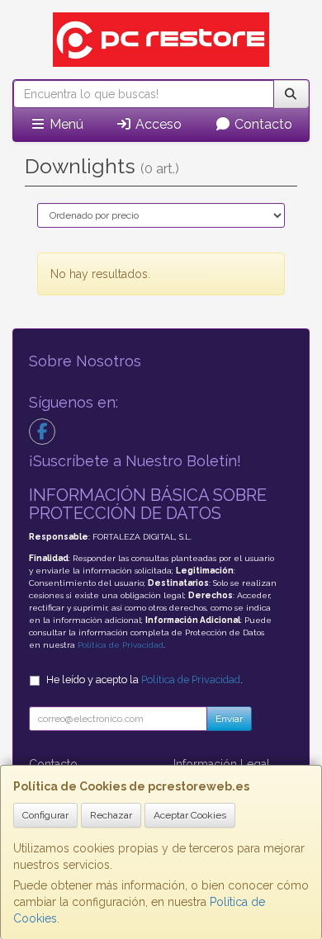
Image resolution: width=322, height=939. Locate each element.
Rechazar (111, 815)
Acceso (157, 124)
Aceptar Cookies (190, 815)
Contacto (261, 124)
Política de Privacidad (120, 644)
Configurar (45, 815)
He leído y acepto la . (144, 679)
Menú (64, 124)
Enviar (229, 718)
